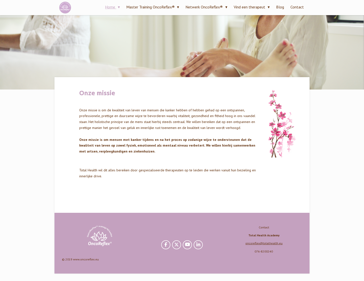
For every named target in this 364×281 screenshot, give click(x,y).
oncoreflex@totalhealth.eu (264, 243)
